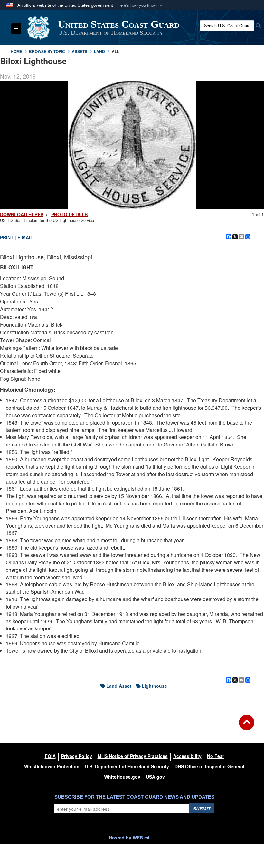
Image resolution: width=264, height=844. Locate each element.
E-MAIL (25, 237)
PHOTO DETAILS (69, 214)
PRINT (7, 237)
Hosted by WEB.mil (130, 837)
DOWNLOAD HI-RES (21, 214)
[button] (141, 5)
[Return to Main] (246, 726)
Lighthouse (154, 686)
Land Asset (118, 686)
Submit (202, 808)
